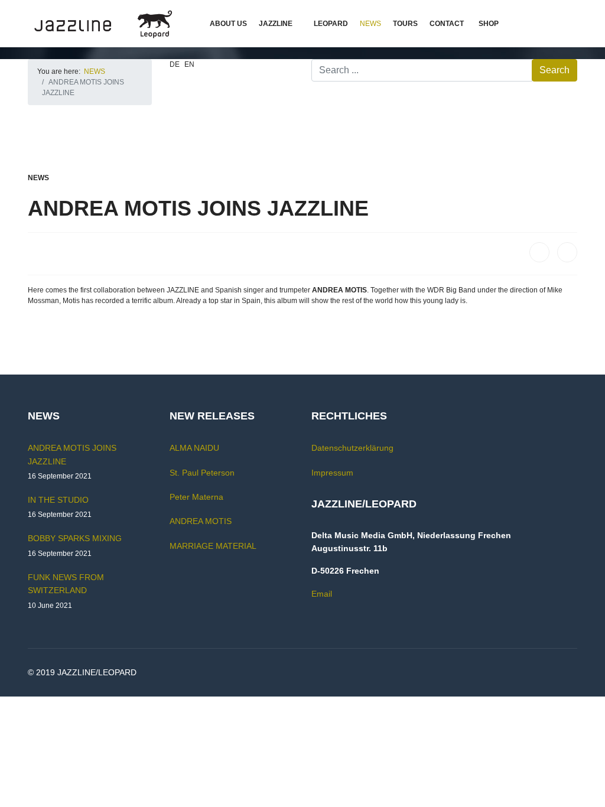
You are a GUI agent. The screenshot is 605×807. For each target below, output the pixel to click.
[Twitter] (567, 252)
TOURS (405, 23)
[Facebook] (539, 252)
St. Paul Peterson (202, 472)
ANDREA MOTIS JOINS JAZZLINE (72, 461)
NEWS (370, 23)
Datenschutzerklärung (352, 448)
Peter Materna (196, 497)
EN (189, 64)
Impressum (332, 472)
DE (175, 64)
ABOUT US (228, 23)
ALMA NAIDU (194, 448)
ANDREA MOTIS (201, 521)
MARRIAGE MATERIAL (213, 546)
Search (554, 70)
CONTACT (447, 23)
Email (321, 593)
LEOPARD (331, 23)
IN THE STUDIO (60, 507)
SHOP (489, 23)
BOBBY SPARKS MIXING (75, 545)
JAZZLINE (275, 23)
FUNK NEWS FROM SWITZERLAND (66, 591)
